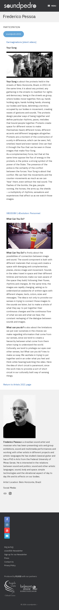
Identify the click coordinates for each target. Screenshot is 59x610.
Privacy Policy (9, 565)
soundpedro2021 (13, 34)
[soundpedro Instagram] (7, 525)
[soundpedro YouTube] (7, 530)
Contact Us (9, 562)
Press (6, 558)
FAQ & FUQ (8, 547)
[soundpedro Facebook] (7, 519)
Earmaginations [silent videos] (21, 42)
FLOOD (18, 576)
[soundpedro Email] (7, 536)
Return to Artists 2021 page (17, 384)
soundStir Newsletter (13, 551)
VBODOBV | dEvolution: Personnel (23, 213)
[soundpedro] (20, 5)
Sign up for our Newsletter (15, 554)
